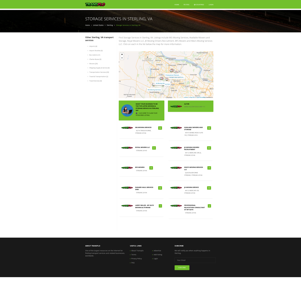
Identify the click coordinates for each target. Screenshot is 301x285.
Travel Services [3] (95, 81)
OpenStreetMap (201, 97)
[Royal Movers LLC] (171, 70)
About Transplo (137, 250)
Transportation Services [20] (99, 72)
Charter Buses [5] (95, 59)
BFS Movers (140, 167)
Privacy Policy (136, 258)
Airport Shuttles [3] (96, 50)
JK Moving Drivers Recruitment (191, 148)
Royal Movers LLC (142, 147)
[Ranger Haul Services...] (176, 72)
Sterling (110, 25)
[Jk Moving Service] (161, 78)
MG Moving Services (154, 90)
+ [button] (122, 54)
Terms (133, 254)
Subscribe (182, 268)
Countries (199, 4)
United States (98, 25)
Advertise (157, 250)
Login (211, 4)
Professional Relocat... (173, 75)
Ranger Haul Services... (176, 77)
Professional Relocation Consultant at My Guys (194, 207)
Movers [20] (93, 64)
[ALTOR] (166, 79)
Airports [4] (93, 46)
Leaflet (186, 97)
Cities (187, 5)
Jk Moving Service (162, 83)
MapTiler (192, 97)
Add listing (158, 254)
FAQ (133, 263)
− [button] (122, 57)
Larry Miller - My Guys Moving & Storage (144, 206)
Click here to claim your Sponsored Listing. (146, 114)
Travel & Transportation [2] (98, 76)
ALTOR (167, 84)
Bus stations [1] (94, 55)
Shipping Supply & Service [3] (99, 68)
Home (176, 5)
